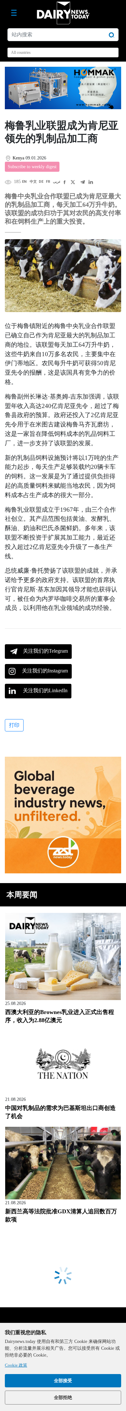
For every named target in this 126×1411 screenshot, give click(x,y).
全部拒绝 (63, 1397)
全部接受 (63, 1380)
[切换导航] (14, 12)
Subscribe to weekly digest (32, 166)
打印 (14, 725)
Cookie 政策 (16, 1365)
